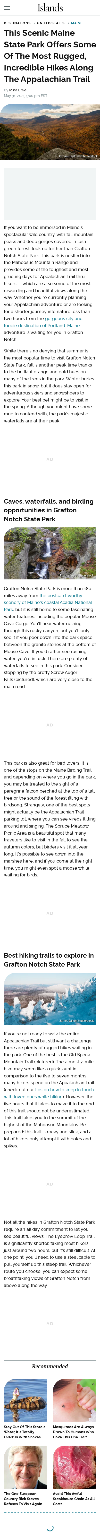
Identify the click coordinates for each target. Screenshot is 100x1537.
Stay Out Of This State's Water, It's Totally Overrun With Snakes (24, 1432)
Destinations (17, 23)
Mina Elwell (18, 90)
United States (51, 23)
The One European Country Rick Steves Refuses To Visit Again (23, 1499)
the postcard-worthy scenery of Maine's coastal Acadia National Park (48, 602)
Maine (77, 23)
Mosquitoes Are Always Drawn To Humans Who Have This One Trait (73, 1432)
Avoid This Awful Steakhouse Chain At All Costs (74, 1499)
